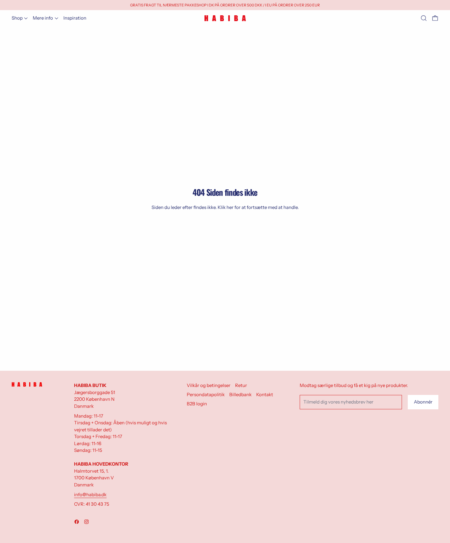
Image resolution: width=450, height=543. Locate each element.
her (230, 207)
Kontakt (264, 394)
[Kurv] (435, 18)
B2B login (197, 404)
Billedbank (240, 394)
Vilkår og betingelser (209, 385)
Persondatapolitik (206, 394)
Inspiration (74, 18)
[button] (423, 18)
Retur (241, 385)
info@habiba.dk (90, 494)
